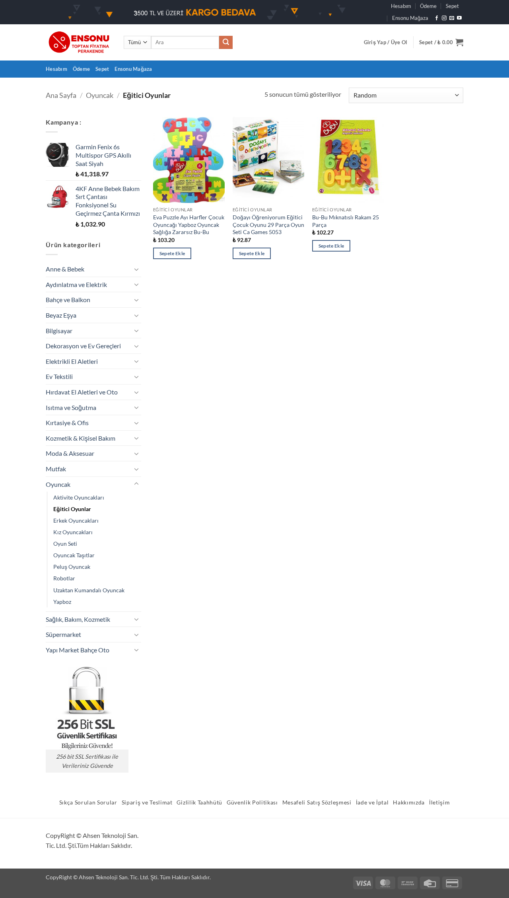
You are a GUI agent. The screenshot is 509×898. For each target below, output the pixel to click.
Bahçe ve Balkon (68, 299)
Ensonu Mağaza (410, 18)
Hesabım (401, 6)
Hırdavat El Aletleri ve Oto (82, 392)
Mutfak (56, 468)
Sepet (452, 6)
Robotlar (64, 578)
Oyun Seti (65, 543)
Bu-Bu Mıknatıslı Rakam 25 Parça (345, 221)
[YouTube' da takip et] (459, 18)
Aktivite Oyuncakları (78, 497)
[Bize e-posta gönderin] (451, 18)
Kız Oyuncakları (73, 532)
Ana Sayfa (61, 95)
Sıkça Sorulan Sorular (88, 802)
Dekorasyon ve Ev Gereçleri (83, 345)
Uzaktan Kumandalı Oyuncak (88, 590)
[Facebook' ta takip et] (436, 18)
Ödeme (428, 6)
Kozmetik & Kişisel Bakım (80, 438)
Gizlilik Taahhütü (199, 802)
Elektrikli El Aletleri (72, 361)
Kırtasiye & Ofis (67, 422)
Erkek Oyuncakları (76, 520)
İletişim (439, 802)
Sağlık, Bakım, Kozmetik (78, 619)
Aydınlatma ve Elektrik (76, 284)
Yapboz (62, 601)
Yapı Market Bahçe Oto (77, 650)
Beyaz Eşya (61, 315)
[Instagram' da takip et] (444, 18)
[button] (386, 42)
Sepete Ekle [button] (172, 253)
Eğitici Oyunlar (72, 509)
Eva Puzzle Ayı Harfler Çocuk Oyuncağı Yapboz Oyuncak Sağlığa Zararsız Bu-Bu (188, 224)
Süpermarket (63, 634)
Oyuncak (99, 95)
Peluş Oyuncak (71, 566)
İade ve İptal (372, 802)
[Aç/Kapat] (136, 269)
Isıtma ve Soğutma (71, 407)
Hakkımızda (409, 802)
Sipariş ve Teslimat (147, 802)
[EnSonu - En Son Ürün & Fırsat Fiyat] (79, 42)
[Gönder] (226, 42)
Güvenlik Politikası (252, 802)
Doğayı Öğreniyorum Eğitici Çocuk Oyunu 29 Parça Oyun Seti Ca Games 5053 (268, 224)
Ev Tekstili (59, 376)
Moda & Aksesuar (70, 453)
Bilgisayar (59, 330)
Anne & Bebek (65, 269)
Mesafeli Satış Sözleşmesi (317, 802)
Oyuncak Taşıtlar (74, 555)
